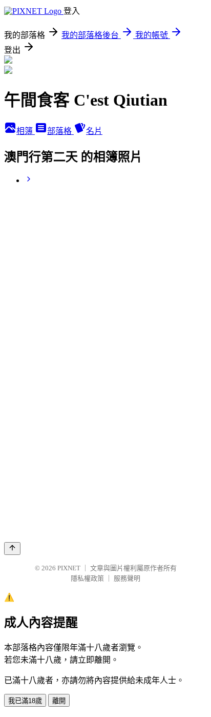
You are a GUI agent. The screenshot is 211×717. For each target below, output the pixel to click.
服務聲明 (127, 578)
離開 (59, 701)
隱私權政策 (87, 578)
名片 (94, 131)
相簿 (25, 131)
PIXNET (68, 568)
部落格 (60, 131)
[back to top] (12, 548)
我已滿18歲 (25, 701)
